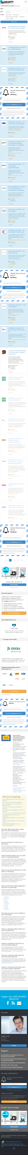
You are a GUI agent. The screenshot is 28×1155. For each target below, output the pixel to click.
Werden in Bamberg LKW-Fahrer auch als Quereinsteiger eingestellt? (11, 824)
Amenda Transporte (12, 34)
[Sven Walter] (23, 679)
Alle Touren (8, 18)
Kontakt (11, 1145)
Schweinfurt (15, 790)
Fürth (23, 787)
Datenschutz (4, 1145)
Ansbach (24, 790)
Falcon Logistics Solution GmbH (14, 259)
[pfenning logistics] (5, 674)
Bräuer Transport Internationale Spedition (17, 339)
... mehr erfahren (18, 865)
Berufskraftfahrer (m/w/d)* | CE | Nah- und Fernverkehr (17, 27)
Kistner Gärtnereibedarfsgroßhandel (16, 363)
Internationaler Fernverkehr (12, 16)
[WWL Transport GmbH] (4, 211)
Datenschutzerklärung (10, 115)
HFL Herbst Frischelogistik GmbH (15, 130)
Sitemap (22, 1145)
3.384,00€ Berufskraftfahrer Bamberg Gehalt (18, 763)
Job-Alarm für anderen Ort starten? (14, 108)
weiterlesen (21, 661)
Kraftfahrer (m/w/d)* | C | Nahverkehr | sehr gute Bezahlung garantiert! (16, 461)
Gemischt (22, 16)
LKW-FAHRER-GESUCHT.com (7, 963)
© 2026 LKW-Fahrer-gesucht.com (13, 1141)
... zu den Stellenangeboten (17, 951)
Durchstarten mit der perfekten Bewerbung (12, 1067)
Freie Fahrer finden (14, 587)
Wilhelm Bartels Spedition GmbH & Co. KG (17, 240)
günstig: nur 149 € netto (10, 610)
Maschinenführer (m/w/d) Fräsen (16, 484)
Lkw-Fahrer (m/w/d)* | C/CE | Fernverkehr (17, 305)
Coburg (14, 791)
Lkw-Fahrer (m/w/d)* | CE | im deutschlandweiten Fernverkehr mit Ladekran (16, 143)
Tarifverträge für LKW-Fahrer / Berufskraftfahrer (13, 1062)
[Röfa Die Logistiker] (11, 685)
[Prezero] (5, 685)
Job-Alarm (16, 1145)
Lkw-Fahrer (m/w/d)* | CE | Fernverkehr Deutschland (16, 69)
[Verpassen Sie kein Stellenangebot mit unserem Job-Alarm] (19, 1003)
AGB (21, 1144)
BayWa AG (10, 387)
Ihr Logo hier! (14, 691)
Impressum (3, 1144)
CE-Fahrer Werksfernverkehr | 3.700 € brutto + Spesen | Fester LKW (17, 352)
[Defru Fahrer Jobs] (17, 674)
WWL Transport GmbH (13, 219)
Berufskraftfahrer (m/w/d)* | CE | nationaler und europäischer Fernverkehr (17, 188)
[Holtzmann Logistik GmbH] (4, 188)
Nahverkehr (8, 14)
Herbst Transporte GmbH (13, 427)
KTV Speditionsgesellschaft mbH (15, 153)
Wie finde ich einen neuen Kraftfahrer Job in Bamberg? (14, 813)
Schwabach (19, 791)
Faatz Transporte (11, 472)
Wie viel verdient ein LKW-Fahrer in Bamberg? (12, 802)
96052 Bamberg (13, 390)
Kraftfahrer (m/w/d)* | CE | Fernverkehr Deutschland (16, 123)
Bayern (11, 39)
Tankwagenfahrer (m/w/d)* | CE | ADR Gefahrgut (17, 48)
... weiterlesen (20, 851)
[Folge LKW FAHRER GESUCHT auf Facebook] (8, 1003)
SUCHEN (14, 22)
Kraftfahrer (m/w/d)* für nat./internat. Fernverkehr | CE (17, 329)
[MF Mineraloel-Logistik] (11, 674)
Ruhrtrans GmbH (11, 55)
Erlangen (15, 789)
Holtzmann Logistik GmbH (13, 196)
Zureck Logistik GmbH (12, 76)
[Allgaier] (23, 674)
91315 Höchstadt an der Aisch (16, 476)
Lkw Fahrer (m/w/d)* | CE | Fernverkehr (16, 210)
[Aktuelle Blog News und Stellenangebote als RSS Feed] (13, 1003)
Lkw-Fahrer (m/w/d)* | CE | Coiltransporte (16, 252)
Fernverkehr (16, 14)
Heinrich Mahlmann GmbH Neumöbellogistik (13, 315)
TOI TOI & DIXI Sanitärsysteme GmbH (16, 515)
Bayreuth (19, 789)
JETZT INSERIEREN (14, 613)
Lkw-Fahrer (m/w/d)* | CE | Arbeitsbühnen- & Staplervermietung (16, 440)
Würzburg (20, 787)
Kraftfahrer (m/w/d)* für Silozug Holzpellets (15, 378)
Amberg (20, 790)
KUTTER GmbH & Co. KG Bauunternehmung (13, 494)
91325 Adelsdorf (13, 497)
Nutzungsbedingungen (13, 1144)
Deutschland (12, 60)
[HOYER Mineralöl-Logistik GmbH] (17, 679)
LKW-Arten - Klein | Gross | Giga (9, 1065)
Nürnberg (15, 787)
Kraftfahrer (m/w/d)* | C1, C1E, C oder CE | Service (16, 506)
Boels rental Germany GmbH (14, 448)
